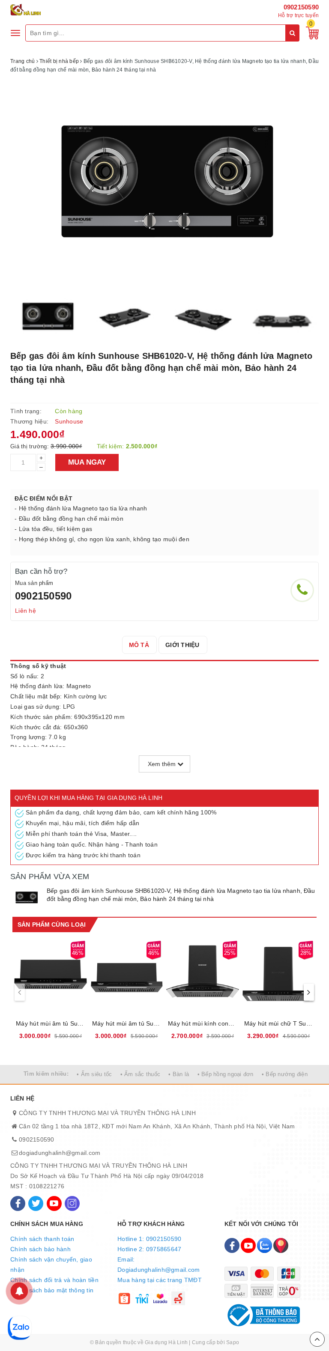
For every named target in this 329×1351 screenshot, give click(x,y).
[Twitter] (35, 1203)
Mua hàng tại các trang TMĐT (159, 1279)
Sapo (232, 1342)
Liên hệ (25, 610)
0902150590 (301, 7)
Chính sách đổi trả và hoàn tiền (54, 1279)
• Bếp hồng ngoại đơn (225, 1074)
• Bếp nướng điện (285, 1074)
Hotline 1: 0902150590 (149, 1238)
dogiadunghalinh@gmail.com (59, 1152)
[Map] (280, 1245)
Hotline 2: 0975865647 (149, 1249)
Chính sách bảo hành (40, 1249)
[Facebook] (17, 1203)
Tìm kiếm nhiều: (46, 1074)
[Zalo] (264, 1245)
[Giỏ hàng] (310, 32)
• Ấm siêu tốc (94, 1074)
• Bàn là (178, 1074)
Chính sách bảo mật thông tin (51, 1290)
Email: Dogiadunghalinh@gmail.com (158, 1264)
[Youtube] (54, 1203)
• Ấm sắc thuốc (140, 1074)
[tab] (139, 644)
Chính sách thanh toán (42, 1238)
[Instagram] (72, 1203)
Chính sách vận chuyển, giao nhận (51, 1264)
